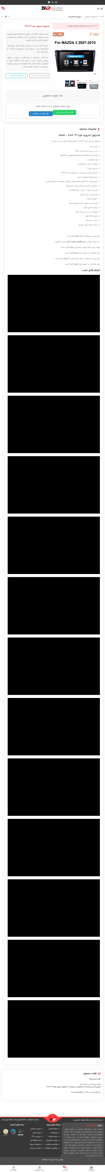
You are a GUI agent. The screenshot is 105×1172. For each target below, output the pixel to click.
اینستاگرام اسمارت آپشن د (75, 241)
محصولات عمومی (90, 16)
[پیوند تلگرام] (49, 2)
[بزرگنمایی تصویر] (95, 74)
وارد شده (78, 1092)
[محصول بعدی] (2, 16)
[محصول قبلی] (8, 16)
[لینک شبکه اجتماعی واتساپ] (52, 2)
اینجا (77, 236)
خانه (102, 16)
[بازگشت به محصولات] (5, 16)
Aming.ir (45, 1159)
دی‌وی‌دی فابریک (74, 16)
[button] (96, 55)
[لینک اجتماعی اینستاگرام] (56, 2)
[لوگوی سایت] (52, 9)
